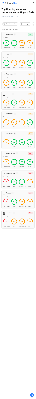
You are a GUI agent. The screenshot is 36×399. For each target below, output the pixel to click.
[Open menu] (33, 3)
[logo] (9, 3)
